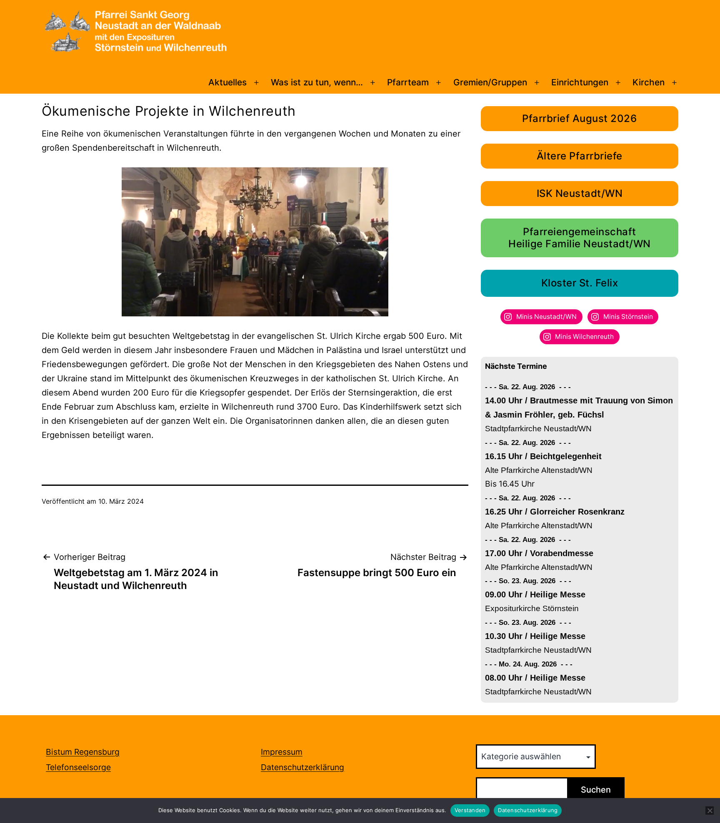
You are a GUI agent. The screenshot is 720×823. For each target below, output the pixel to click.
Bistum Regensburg (83, 752)
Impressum (281, 752)
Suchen (596, 790)
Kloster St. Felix (579, 283)
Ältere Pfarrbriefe (579, 156)
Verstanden (470, 810)
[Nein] (709, 810)
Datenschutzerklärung (302, 767)
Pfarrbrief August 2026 (579, 118)
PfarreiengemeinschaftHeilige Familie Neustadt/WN (579, 238)
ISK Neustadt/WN (580, 193)
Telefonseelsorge (78, 767)
